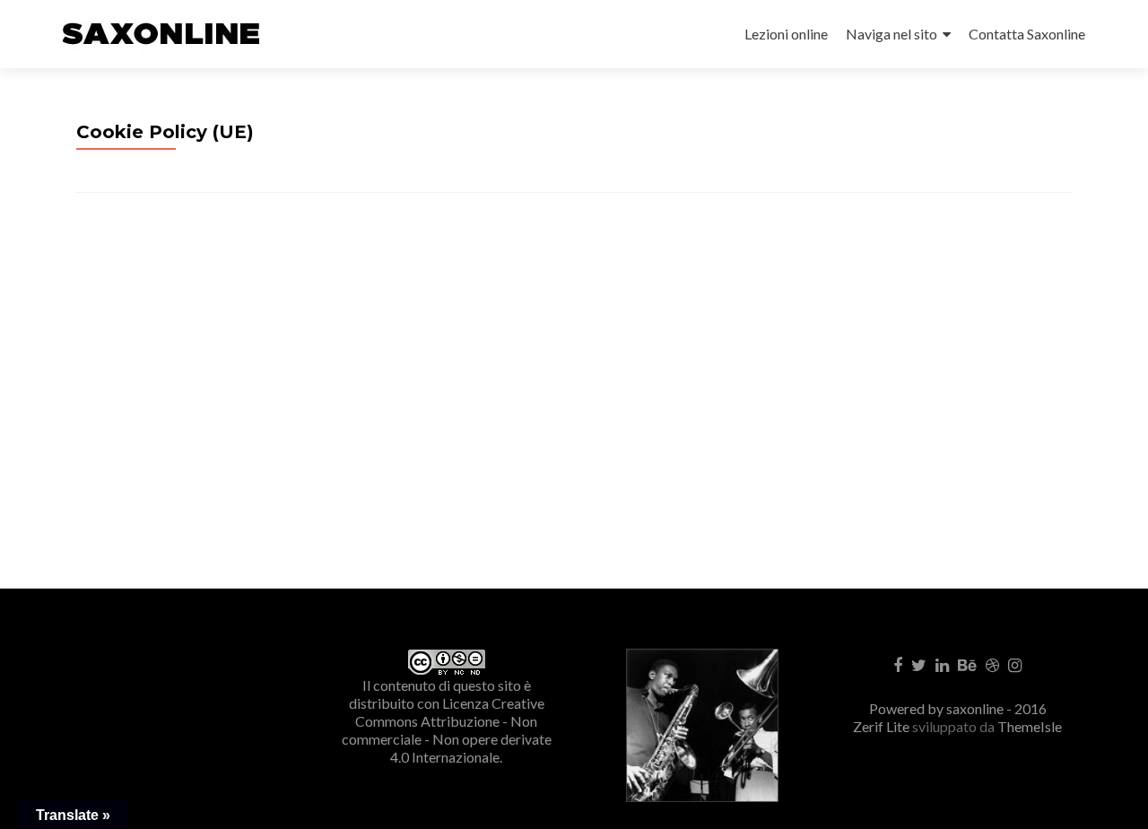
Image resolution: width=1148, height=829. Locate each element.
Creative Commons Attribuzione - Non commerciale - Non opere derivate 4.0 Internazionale (447, 729)
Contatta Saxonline (1027, 33)
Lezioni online (786, 33)
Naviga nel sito (891, 33)
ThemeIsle (1029, 726)
